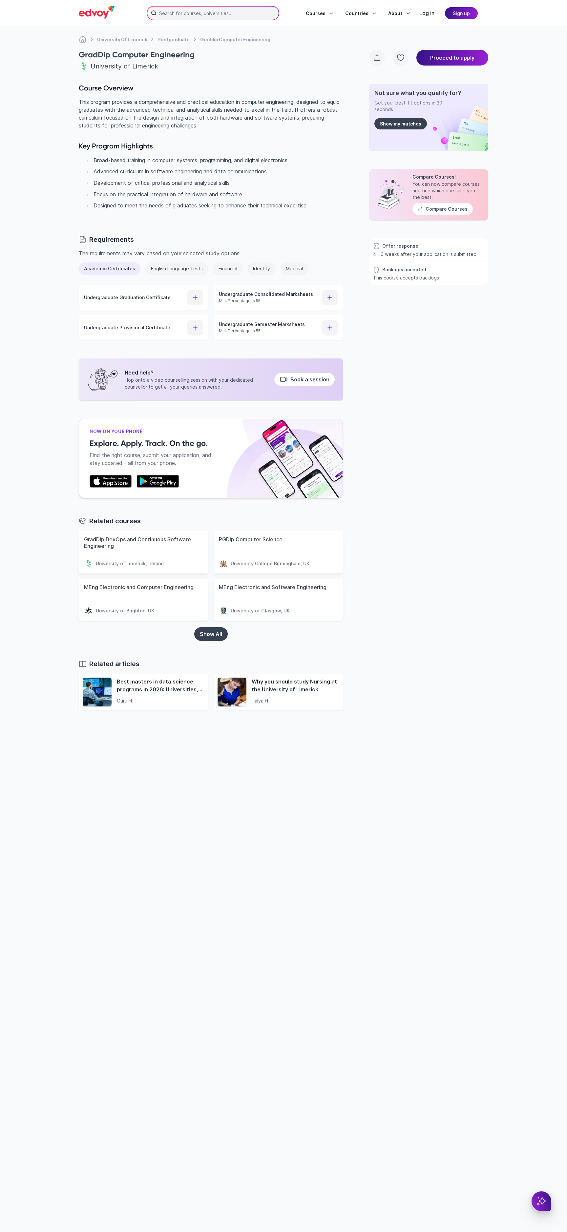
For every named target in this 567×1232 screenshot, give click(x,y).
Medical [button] (294, 268)
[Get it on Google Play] (158, 481)
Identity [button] (261, 268)
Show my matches (400, 123)
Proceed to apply (452, 57)
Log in (426, 13)
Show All (211, 634)
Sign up (461, 13)
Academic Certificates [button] (109, 268)
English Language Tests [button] (177, 268)
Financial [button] (228, 268)
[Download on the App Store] (111, 481)
